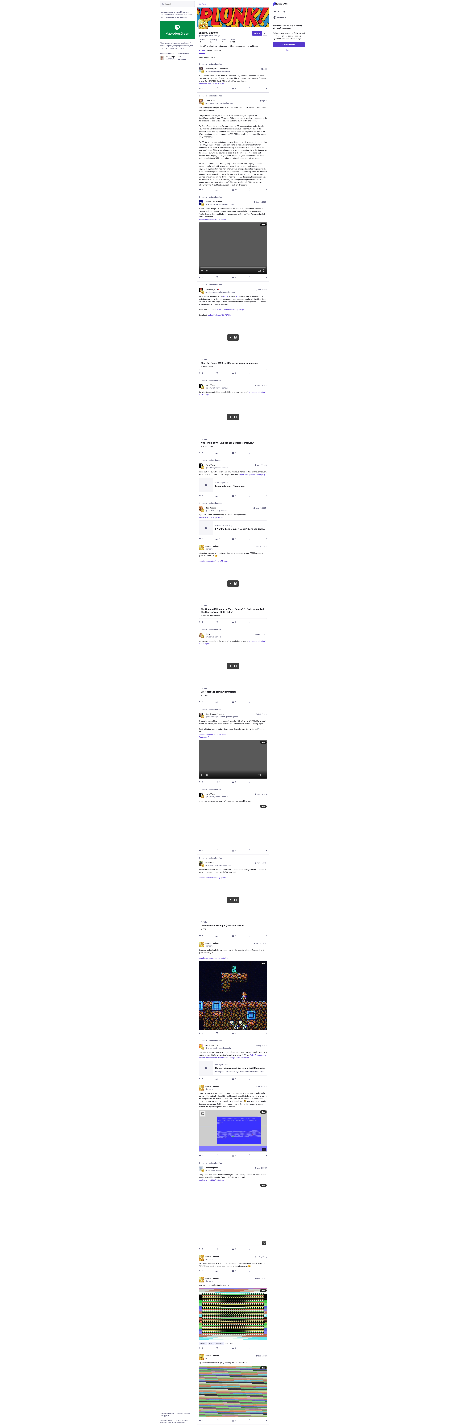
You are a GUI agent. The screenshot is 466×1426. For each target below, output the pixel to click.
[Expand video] (259, 271)
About (174, 1413)
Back (204, 4)
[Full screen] (264, 271)
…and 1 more (229, 1343)
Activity (202, 50)
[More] (265, 88)
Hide (263, 225)
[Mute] (207, 271)
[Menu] (265, 33)
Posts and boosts (206, 58)
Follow (257, 33)
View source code (174, 1422)
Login (288, 50)
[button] (233, 248)
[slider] (233, 267)
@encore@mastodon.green (208, 36)
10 (200, 42)
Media (209, 50)
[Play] (202, 271)
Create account (289, 44)
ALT (264, 1243)
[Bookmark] (249, 88)
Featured (217, 50)
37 (211, 42)
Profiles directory (183, 1413)
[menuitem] (233, 248)
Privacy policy (164, 1416)
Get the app (177, 1420)
